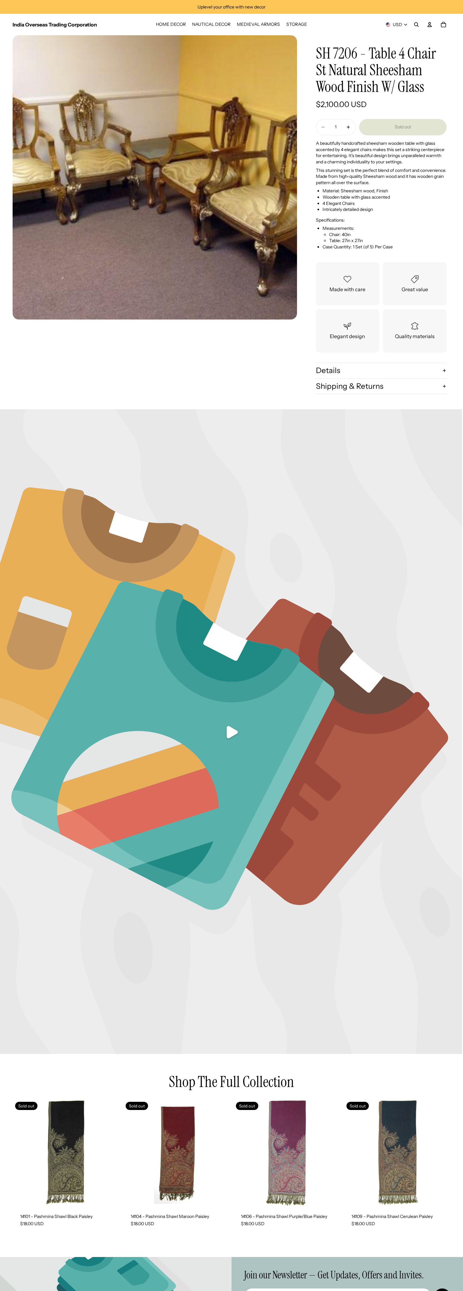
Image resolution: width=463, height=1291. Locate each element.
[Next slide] (220, 1152)
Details (328, 370)
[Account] (430, 24)
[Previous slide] (132, 1152)
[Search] (416, 24)
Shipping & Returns (349, 386)
